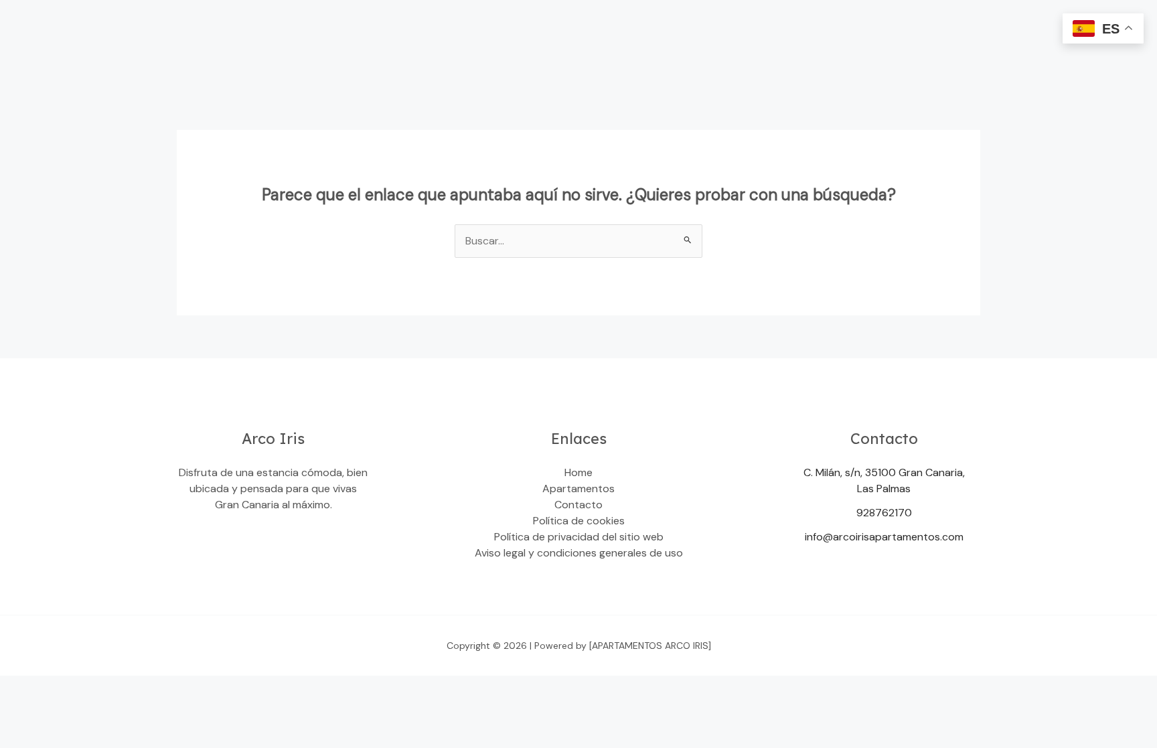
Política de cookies (579, 521)
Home (578, 472)
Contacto (578, 505)
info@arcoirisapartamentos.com (884, 537)
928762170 (884, 513)
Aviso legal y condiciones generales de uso (579, 553)
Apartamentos (578, 488)
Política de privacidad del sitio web (579, 537)
